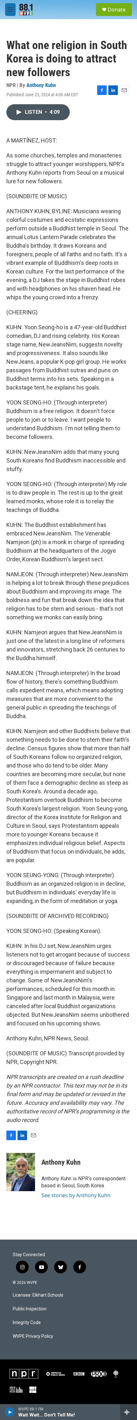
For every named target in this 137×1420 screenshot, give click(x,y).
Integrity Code (27, 1322)
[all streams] (128, 1412)
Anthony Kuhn (41, 85)
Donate (117, 9)
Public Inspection (30, 1309)
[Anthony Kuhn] (20, 1172)
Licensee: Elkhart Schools (38, 1295)
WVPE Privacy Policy (33, 1336)
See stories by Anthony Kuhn (76, 1195)
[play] (10, 1412)
